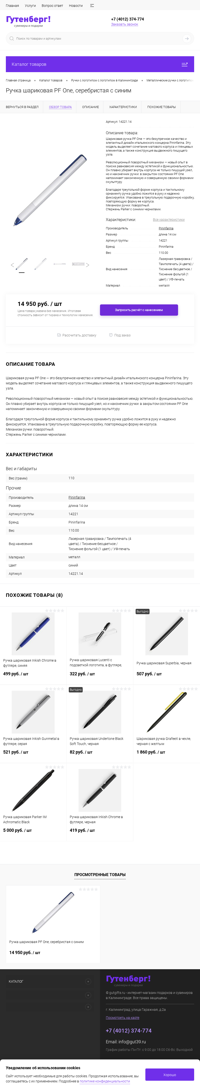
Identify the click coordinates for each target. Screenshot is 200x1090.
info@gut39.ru (132, 1041)
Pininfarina (166, 228)
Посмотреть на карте (122, 1018)
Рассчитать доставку (79, 335)
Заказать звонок (124, 24)
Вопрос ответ (52, 6)
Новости (76, 6)
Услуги (30, 6)
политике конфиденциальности (105, 1081)
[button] (92, 5)
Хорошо (169, 1075)
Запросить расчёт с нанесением (139, 310)
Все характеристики (169, 220)
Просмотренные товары (100, 874)
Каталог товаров (29, 64)
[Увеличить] (50, 190)
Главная (12, 6)
